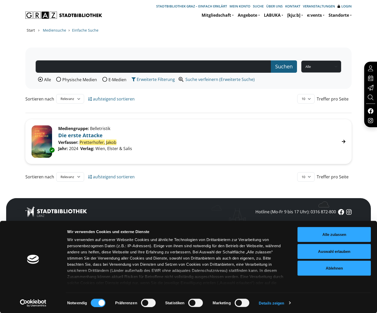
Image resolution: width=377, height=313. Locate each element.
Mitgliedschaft (216, 15)
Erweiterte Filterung (155, 79)
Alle (47, 79)
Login (346, 6)
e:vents (314, 15)
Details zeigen (271, 303)
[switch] (148, 303)
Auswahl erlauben (334, 251)
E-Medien (117, 79)
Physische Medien (79, 79)
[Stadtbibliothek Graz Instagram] (370, 120)
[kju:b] (293, 15)
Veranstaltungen (319, 6)
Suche (258, 6)
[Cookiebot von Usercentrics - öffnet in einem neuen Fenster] (33, 303)
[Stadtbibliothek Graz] (63, 15)
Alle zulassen (334, 234)
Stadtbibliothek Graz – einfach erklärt (191, 6)
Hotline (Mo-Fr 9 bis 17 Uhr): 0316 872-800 (295, 212)
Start (31, 30)
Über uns (274, 6)
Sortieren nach (39, 99)
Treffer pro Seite (333, 99)
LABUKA (272, 15)
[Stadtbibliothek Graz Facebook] (370, 111)
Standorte (339, 15)
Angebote (247, 15)
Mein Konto (240, 6)
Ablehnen (334, 268)
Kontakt (292, 6)
